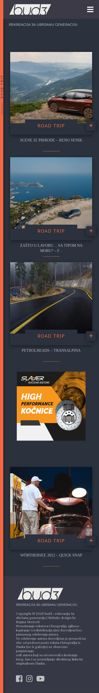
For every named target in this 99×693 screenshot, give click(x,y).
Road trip (51, 125)
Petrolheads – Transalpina (51, 350)
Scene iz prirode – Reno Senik (51, 140)
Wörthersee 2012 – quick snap (51, 555)
